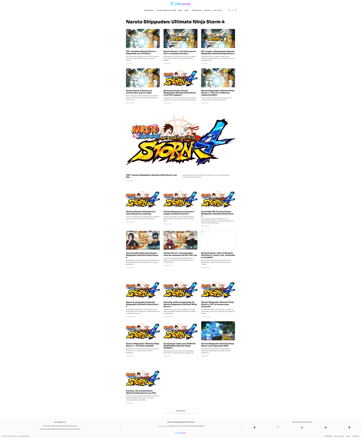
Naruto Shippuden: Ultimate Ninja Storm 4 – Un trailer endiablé (142, 345)
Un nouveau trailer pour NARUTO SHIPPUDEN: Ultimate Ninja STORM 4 (180, 346)
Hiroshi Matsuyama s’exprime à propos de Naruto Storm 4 (179, 213)
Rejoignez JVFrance (163, 426)
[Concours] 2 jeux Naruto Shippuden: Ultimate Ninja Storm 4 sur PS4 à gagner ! (180, 93)
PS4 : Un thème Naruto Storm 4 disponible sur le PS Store (141, 52)
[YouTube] (325, 427)
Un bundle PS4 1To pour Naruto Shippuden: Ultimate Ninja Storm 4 (217, 214)
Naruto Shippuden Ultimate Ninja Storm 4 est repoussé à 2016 (217, 345)
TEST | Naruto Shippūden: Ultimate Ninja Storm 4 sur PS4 (151, 176)
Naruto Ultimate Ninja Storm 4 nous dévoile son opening (141, 213)
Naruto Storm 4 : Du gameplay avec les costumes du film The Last (180, 254)
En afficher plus (180, 411)
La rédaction (355, 436)
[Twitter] (278, 427)
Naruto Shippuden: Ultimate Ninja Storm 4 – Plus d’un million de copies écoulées (217, 93)
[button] (230, 10)
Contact (348, 436)
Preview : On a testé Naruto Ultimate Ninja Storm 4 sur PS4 (141, 392)
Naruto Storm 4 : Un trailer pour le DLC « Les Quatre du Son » (180, 52)
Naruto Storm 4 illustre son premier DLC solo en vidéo (139, 92)
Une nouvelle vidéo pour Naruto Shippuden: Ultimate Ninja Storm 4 (142, 255)
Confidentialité (328, 436)
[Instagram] (302, 427)
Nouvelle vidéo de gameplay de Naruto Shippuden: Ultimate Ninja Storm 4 (180, 304)
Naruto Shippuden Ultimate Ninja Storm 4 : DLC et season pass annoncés (217, 304)
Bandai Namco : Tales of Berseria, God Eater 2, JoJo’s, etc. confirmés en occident (218, 255)
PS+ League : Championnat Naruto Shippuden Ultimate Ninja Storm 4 (218, 52)
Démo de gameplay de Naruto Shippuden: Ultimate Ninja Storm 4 (142, 304)
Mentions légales (339, 436)
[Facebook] (254, 427)
